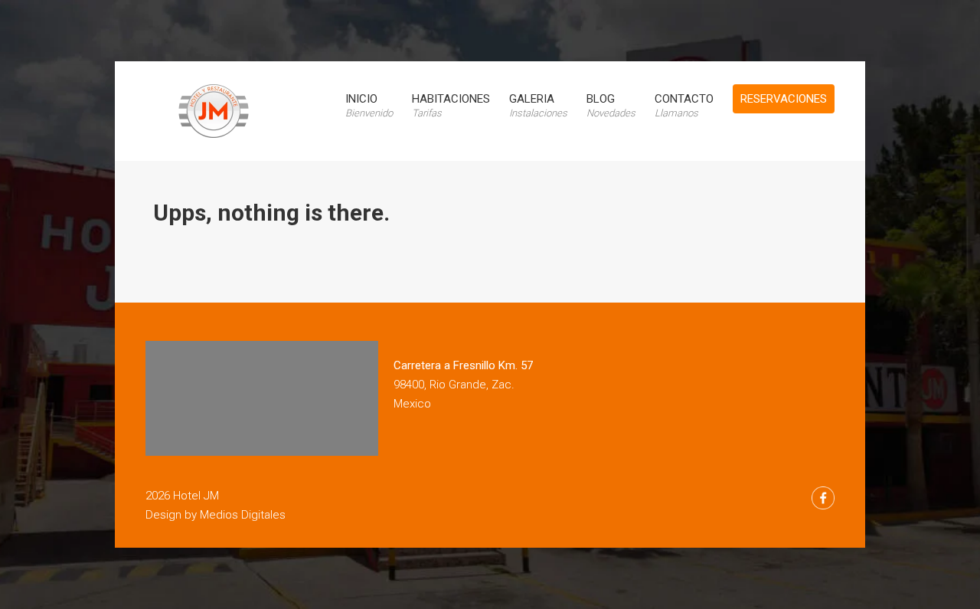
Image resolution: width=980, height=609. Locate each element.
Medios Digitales (243, 515)
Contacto (684, 105)
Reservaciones (783, 99)
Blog (610, 105)
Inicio (369, 105)
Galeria (538, 105)
